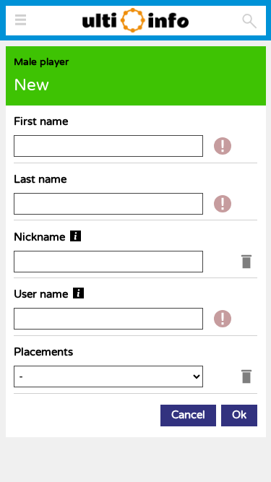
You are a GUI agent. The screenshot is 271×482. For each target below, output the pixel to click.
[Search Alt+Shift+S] (249, 21)
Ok (239, 414)
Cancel (188, 414)
